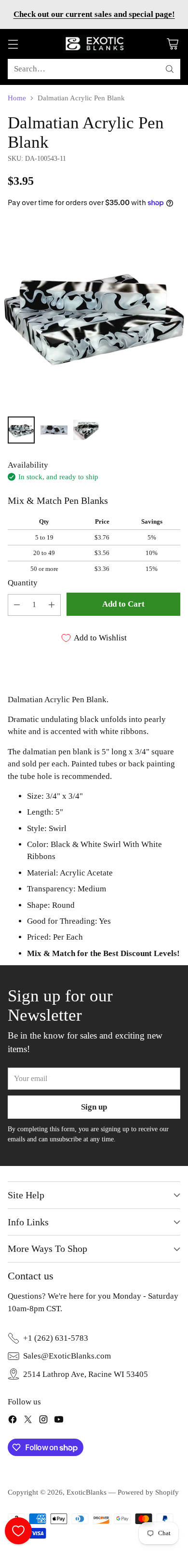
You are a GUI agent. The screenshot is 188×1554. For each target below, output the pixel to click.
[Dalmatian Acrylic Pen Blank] (94, 315)
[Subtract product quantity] (17, 605)
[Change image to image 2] (53, 430)
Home (17, 98)
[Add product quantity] (51, 605)
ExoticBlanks (87, 1492)
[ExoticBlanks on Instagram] (43, 1421)
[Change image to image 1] (21, 430)
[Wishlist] (18, 1530)
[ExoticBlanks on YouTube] (59, 1421)
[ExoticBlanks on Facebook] (12, 1421)
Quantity (23, 582)
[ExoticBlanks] (94, 44)
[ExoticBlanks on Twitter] (28, 1421)
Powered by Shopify (148, 1492)
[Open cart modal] (172, 44)
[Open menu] (13, 44)
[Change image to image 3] (86, 430)
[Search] (169, 69)
